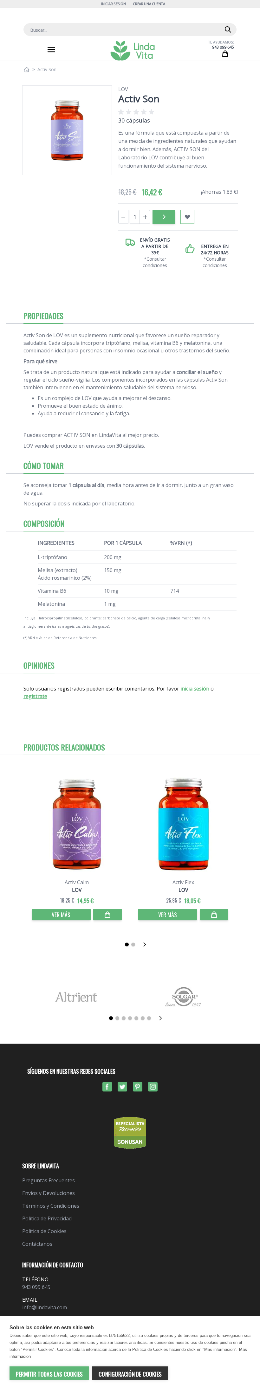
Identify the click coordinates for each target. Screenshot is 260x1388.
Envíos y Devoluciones (48, 1193)
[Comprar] (164, 217)
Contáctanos (37, 1243)
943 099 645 (223, 47)
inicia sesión (194, 688)
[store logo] (132, 51)
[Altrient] (76, 997)
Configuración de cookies (130, 1374)
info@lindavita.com (44, 1307)
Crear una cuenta (149, 3)
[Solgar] (184, 997)
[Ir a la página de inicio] (26, 69)
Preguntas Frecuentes (48, 1180)
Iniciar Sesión (113, 3)
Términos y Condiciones (50, 1205)
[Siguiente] (146, 944)
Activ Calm (77, 882)
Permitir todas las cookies (49, 1374)
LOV (123, 89)
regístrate (35, 696)
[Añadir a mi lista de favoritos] (187, 217)
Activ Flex (183, 882)
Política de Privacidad (47, 1218)
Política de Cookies (44, 1231)
